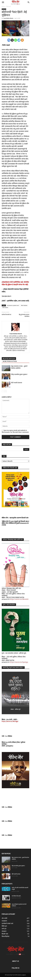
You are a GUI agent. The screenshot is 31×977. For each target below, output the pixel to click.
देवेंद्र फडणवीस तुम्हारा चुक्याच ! (19, 374)
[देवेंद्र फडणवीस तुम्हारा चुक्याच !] (6, 376)
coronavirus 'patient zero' (13, 305)
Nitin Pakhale (24, 305)
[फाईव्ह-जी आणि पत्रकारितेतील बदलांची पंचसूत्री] (6, 889)
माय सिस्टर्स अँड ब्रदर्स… (16, 896)
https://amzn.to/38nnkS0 (19, 599)
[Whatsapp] (15, 40)
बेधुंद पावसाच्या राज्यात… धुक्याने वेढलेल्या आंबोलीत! (20, 858)
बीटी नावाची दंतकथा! (17, 383)
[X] (12, 40)
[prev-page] (3, 391)
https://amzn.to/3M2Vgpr (10, 721)
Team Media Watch (8, 18)
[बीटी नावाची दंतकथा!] (6, 385)
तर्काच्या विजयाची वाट (6, 314)
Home (3, 6)
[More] (22, 40)
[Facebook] (8, 40)
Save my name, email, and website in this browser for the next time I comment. (15, 431)
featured (8, 6)
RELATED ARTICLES (9, 358)
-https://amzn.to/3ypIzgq (18, 662)
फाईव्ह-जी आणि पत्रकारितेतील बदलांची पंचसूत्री (20, 888)
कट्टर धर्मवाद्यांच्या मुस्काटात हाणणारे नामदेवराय (19, 905)
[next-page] (5, 391)
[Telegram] (18, 40)
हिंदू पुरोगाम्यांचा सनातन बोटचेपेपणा (24, 315)
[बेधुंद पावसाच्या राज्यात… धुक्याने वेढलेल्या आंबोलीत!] (6, 368)
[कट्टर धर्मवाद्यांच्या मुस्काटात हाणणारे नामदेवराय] (6, 905)
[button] (3, 2)
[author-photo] (15, 331)
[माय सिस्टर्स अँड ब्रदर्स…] (6, 897)
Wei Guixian (5, 307)
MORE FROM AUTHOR (10, 361)
